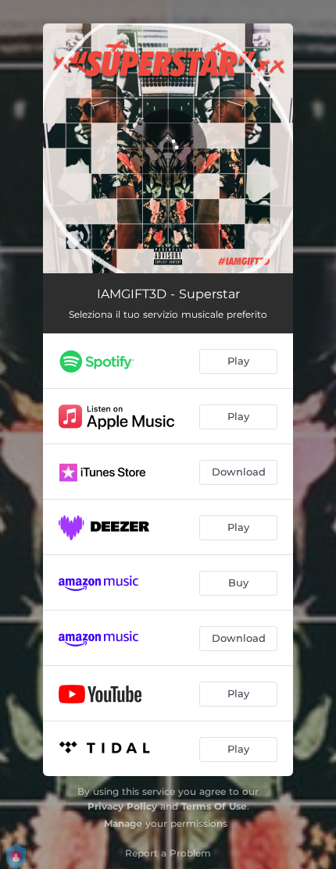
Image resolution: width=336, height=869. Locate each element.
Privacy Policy (122, 806)
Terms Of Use (214, 806)
